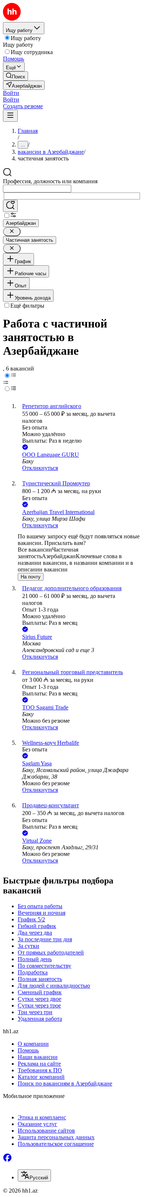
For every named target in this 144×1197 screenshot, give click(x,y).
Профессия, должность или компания (50, 181)
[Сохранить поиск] (10, 206)
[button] (11, 93)
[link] (15, 76)
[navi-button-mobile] (10, 116)
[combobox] (37, 188)
